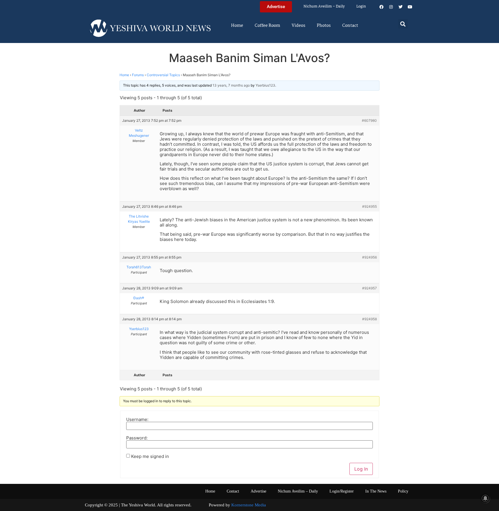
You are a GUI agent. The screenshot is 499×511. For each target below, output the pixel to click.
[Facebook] (381, 7)
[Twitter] (400, 7)
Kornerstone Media (248, 505)
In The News (375, 491)
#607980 (369, 120)
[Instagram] (391, 7)
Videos (298, 25)
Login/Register (341, 491)
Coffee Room (267, 25)
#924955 (369, 206)
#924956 (369, 257)
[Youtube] (410, 7)
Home (237, 25)
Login (361, 6)
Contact (350, 25)
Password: (137, 438)
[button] (403, 24)
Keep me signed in (150, 456)
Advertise (258, 491)
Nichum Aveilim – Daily (324, 6)
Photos (324, 25)
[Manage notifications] (485, 498)
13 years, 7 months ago (231, 85)
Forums (138, 75)
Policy (403, 491)
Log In (361, 469)
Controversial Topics (163, 75)
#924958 (369, 319)
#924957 (369, 288)
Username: (137, 419)
